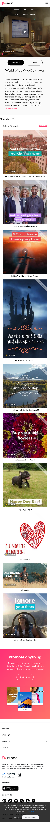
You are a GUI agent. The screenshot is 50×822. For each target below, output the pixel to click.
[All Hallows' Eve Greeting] (25, 318)
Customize (16, 62)
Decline (16, 817)
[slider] (2, 54)
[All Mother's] (25, 535)
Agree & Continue (30, 817)
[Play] (25, 32)
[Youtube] (16, 801)
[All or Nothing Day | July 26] (25, 615)
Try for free (25, 677)
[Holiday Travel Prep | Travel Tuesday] (25, 252)
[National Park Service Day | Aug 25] (25, 386)
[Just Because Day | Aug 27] (25, 435)
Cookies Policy (29, 811)
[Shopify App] (25, 788)
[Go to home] (8, 3)
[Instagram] (20, 775)
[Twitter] (22, 801)
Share (34, 62)
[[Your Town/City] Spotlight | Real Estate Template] (25, 152)
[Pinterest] (33, 801)
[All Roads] (25, 575)
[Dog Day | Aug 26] (25, 485)
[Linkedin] (28, 801)
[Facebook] (8, 775)
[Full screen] (47, 51)
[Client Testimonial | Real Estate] (25, 202)
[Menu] (46, 3)
